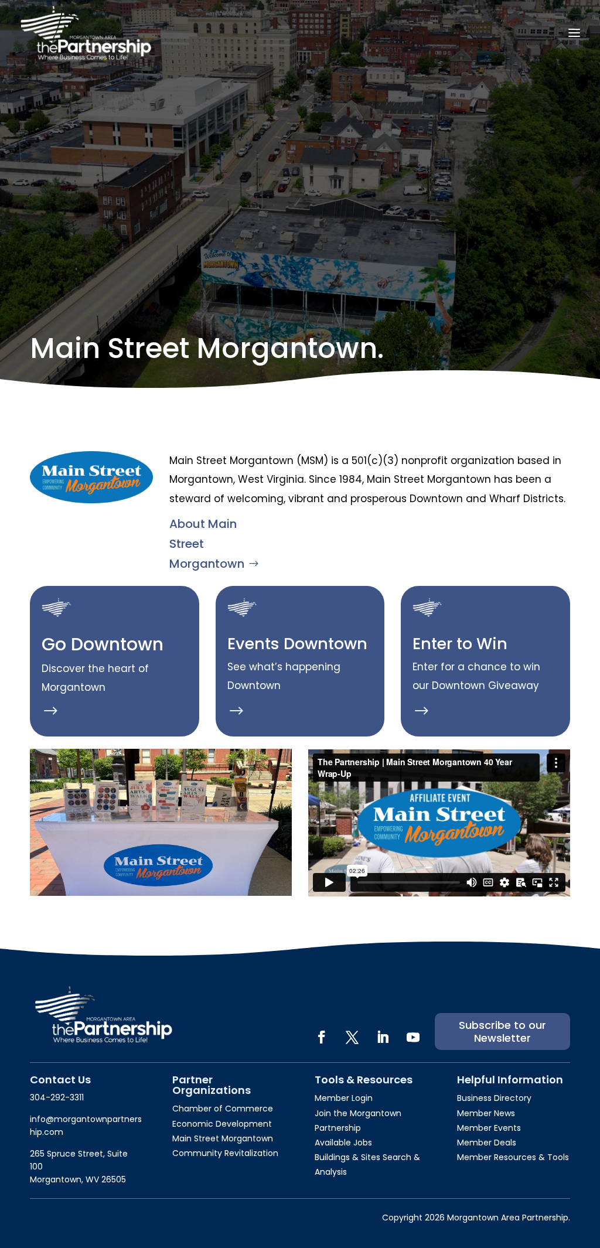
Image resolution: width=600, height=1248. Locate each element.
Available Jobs (343, 1142)
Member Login (344, 1098)
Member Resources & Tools (513, 1157)
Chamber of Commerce (222, 1108)
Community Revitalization (225, 1153)
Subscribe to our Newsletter (502, 1031)
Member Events (489, 1128)
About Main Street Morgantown (206, 544)
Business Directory (494, 1098)
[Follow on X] (352, 1037)
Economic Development (222, 1124)
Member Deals (486, 1142)
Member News (486, 1113)
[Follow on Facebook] (322, 1037)
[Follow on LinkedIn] (383, 1037)
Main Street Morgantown (222, 1138)
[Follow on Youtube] (413, 1037)
